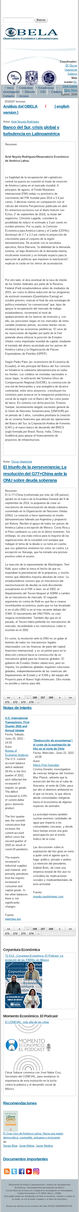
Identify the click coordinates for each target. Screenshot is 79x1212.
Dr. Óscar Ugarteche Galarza (71, 69)
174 (31, 702)
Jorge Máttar (26, 1145)
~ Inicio (9, 87)
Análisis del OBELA (20, 106)
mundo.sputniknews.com (48, 896)
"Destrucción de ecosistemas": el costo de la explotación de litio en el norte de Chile (53, 744)
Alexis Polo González (46, 765)
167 (43, 697)
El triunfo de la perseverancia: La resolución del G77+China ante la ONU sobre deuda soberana (35, 473)
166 (35, 697)
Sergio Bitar (10, 1145)
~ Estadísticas (45, 87)
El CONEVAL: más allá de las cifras (27, 1022)
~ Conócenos (25, 87)
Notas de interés (17, 708)
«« (8, 697)
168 (51, 697)
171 (7, 702)
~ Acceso (23, 96)
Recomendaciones (20, 1103)
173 (23, 702)
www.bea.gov (13, 919)
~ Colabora (55, 91)
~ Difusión (28, 91)
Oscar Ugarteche (21, 461)
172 (15, 702)
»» (70, 697)
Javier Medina (44, 1145)
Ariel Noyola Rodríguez (25, 121)
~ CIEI (42, 91)
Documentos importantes (25, 1159)
